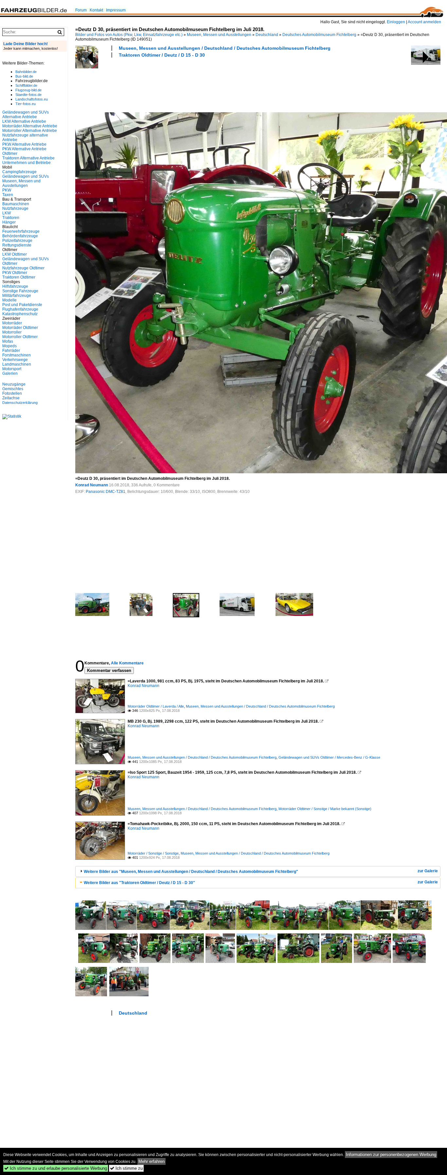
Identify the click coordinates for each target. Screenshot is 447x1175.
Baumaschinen (15, 204)
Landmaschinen (16, 364)
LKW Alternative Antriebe (24, 121)
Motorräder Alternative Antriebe (29, 126)
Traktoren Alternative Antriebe (28, 158)
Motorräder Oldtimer (20, 327)
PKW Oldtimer (14, 272)
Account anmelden (424, 22)
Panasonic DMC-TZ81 (105, 491)
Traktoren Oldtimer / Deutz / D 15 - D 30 (162, 55)
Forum (81, 10)
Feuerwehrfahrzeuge (21, 231)
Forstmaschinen (16, 355)
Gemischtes (12, 389)
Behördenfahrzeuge (20, 236)
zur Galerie (428, 871)
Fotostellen (12, 393)
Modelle (9, 300)
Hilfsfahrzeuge (15, 286)
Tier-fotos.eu (25, 104)
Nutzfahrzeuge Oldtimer (23, 268)
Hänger (9, 222)
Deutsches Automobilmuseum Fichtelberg (319, 34)
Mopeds (9, 346)
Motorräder (12, 323)
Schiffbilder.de (26, 85)
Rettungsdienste (16, 245)
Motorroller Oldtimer (20, 336)
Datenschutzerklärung (20, 403)
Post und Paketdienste (22, 304)
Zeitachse (11, 398)
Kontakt (96, 10)
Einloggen (396, 22)
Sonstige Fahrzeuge (20, 291)
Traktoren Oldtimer (18, 277)
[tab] (257, 871)
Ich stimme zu (126, 1168)
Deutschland (267, 34)
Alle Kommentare (127, 663)
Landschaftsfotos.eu (31, 99)
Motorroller (12, 332)
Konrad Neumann (91, 485)
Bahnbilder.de (26, 72)
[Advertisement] (194, 84)
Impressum (116, 10)
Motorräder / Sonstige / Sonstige (153, 853)
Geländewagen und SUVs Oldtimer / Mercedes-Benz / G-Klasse (329, 757)
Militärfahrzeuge (16, 295)
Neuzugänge (14, 384)
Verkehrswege (15, 359)
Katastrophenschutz (20, 314)
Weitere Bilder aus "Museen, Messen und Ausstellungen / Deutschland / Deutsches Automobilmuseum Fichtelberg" (191, 871)
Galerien (10, 373)
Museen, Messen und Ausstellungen (219, 34)
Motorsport (11, 369)
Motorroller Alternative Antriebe (29, 130)
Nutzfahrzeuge (15, 208)
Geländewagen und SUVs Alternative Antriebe (25, 114)
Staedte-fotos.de (28, 95)
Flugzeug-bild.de (28, 90)
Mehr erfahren (151, 1161)
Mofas (7, 341)
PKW (6, 190)
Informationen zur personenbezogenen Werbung (391, 1154)
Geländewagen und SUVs (25, 176)
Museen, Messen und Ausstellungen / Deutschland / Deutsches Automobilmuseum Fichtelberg (225, 48)
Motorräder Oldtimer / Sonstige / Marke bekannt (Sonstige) (324, 809)
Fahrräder (11, 350)
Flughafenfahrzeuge (20, 309)
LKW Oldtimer (14, 254)
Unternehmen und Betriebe (26, 162)
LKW (6, 213)
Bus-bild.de (24, 76)
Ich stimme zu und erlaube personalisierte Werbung (55, 1168)
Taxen (7, 194)
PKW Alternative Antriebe (24, 144)
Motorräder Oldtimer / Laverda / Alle (156, 706)
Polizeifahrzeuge (17, 240)
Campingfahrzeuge (19, 172)
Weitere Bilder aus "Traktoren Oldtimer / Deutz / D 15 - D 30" (139, 882)
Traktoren (10, 217)
